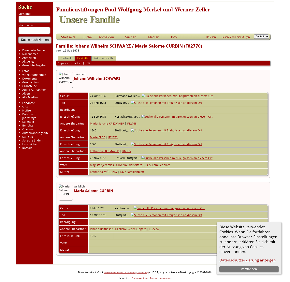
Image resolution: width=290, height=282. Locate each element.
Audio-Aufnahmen (34, 90)
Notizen (27, 110)
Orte (25, 107)
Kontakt (27, 148)
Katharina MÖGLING (103, 172)
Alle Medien (30, 97)
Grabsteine (29, 86)
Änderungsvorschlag (104, 58)
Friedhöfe (28, 103)
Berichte (27, 125)
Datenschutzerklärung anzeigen (247, 260)
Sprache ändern (33, 140)
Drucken (211, 37)
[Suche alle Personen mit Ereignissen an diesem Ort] (178, 96)
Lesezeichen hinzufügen (236, 37)
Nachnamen (30, 54)
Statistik (27, 137)
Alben (26, 93)
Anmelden (29, 58)
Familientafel (66, 58)
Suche (25, 6)
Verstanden (249, 269)
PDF (89, 63)
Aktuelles (28, 61)
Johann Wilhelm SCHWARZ (97, 78)
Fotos (25, 71)
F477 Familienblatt (157, 165)
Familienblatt (83, 58)
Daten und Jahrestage (29, 116)
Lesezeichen (30, 144)
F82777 (126, 151)
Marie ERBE (97, 137)
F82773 (113, 137)
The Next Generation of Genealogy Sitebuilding (126, 272)
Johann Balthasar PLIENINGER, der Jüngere (118, 229)
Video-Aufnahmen (34, 75)
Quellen (27, 129)
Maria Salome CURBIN (93, 190)
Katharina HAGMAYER (104, 151)
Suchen (130, 37)
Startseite (68, 37)
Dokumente (29, 78)
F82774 (154, 229)
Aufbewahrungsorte (35, 133)
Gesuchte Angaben (34, 65)
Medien (153, 37)
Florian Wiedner (139, 278)
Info (174, 37)
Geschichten (30, 82)
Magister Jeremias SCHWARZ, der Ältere (116, 165)
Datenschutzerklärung (160, 278)
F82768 (132, 123)
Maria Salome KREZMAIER (107, 123)
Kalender (28, 122)
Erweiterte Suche (33, 50)
